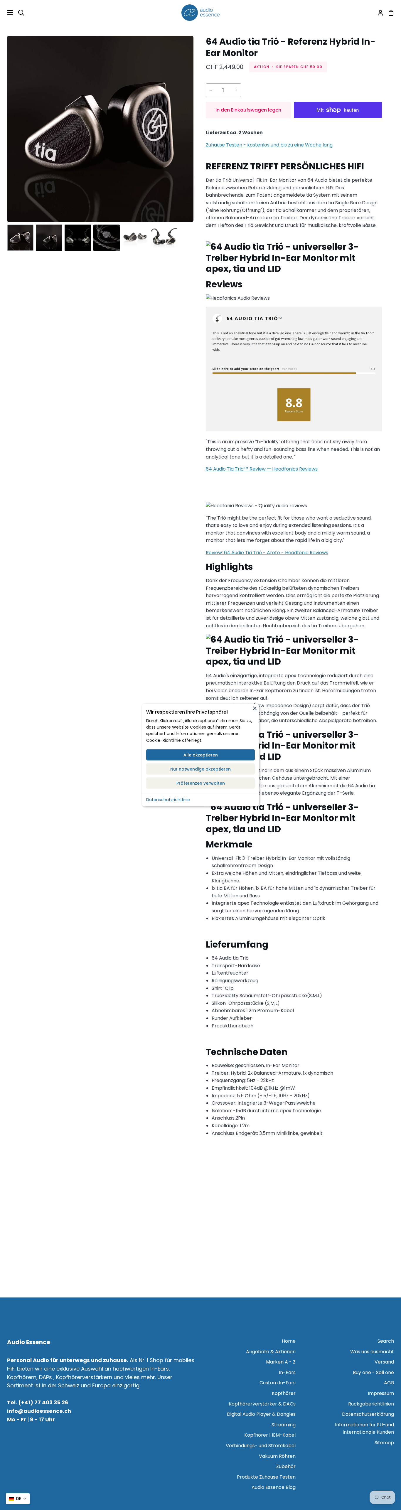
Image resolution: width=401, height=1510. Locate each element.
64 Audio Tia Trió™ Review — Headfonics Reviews (262, 469)
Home (289, 1341)
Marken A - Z (281, 1362)
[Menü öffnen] (7, 12)
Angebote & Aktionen (271, 1351)
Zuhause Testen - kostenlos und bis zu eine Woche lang (269, 144)
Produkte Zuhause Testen (266, 1477)
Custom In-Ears (278, 1382)
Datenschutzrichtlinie (168, 800)
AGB (389, 1382)
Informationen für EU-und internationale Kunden (364, 1428)
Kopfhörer (284, 1393)
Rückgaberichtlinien (371, 1404)
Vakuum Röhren (277, 1456)
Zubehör (286, 1466)
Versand (384, 1362)
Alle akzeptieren (200, 755)
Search (386, 1341)
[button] (18, 1498)
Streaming (284, 1424)
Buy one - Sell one (373, 1372)
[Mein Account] (378, 12)
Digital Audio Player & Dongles (261, 1414)
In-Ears (287, 1372)
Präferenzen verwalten (200, 783)
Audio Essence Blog (274, 1487)
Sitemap (384, 1442)
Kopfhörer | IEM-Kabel (270, 1435)
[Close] (254, 708)
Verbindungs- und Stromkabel (261, 1445)
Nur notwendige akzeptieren (200, 769)
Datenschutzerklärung (368, 1414)
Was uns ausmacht (372, 1351)
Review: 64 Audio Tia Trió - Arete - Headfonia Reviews (267, 552)
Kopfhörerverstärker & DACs (262, 1404)
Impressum (381, 1393)
